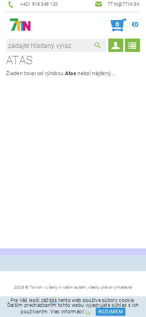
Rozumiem (110, 312)
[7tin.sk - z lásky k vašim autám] (20, 25)
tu (88, 312)
